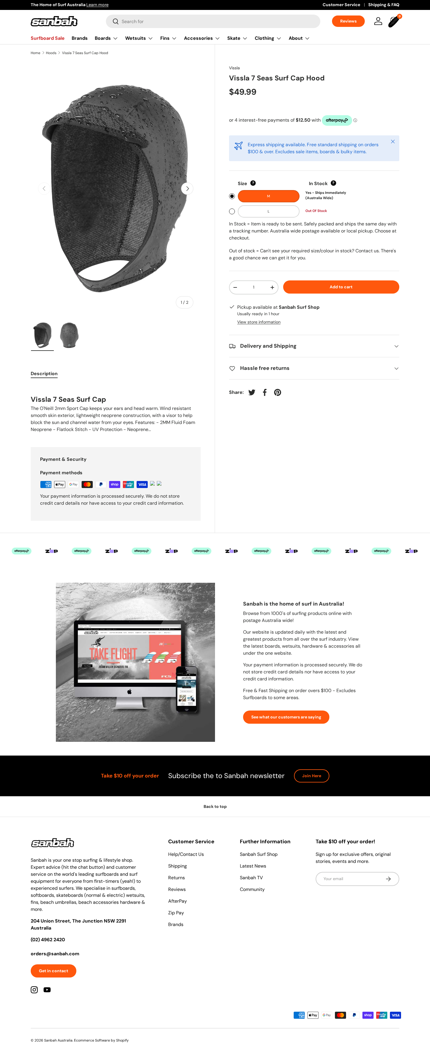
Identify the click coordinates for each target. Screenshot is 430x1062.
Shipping (177, 866)
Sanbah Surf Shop (259, 854)
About (296, 38)
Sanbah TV (251, 878)
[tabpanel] (116, 409)
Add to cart (341, 286)
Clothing (264, 38)
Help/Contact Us (186, 854)
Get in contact (53, 970)
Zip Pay (176, 913)
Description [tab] (44, 373)
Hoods (51, 53)
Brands (80, 38)
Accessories (198, 38)
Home (35, 53)
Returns (176, 878)
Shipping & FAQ (383, 4)
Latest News (253, 866)
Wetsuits (135, 38)
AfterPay (177, 901)
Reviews (348, 21)
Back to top (215, 806)
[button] (394, 21)
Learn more (97, 4)
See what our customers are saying (286, 717)
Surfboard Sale (48, 38)
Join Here (311, 775)
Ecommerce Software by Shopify (101, 1040)
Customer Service (341, 4)
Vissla (234, 67)
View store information (259, 322)
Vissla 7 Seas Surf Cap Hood (85, 53)
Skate (233, 38)
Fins (165, 38)
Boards (103, 38)
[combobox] (213, 21)
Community (252, 889)
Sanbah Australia (58, 1040)
